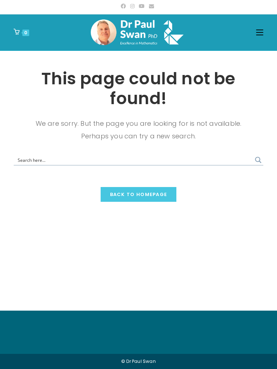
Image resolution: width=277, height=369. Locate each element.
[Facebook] (124, 6)
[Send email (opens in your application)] (151, 6)
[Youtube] (142, 6)
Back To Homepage (138, 194)
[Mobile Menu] (259, 32)
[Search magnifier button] (258, 160)
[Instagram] (132, 6)
